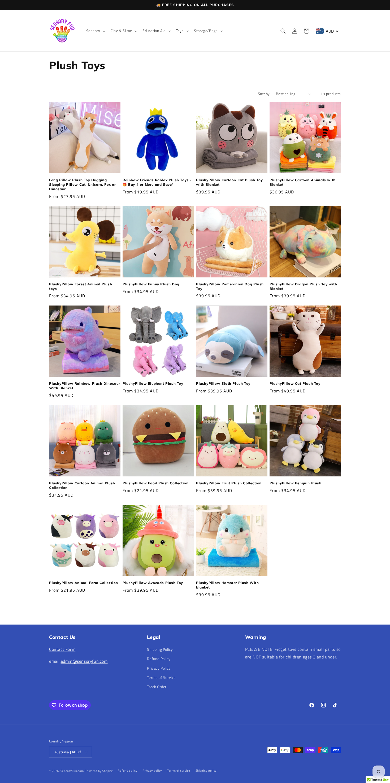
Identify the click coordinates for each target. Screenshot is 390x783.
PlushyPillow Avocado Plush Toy (153, 583)
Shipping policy (206, 770)
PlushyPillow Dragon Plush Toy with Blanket (303, 286)
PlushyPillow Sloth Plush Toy (223, 383)
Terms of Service (161, 677)
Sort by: (264, 93)
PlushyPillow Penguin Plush (296, 483)
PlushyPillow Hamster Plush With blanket (227, 585)
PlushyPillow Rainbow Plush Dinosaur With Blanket (84, 385)
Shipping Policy (160, 649)
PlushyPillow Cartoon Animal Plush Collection (82, 485)
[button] (95, 30)
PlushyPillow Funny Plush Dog (151, 284)
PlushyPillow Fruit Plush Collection (229, 483)
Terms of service (178, 770)
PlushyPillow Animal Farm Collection (83, 583)
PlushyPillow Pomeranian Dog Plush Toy (230, 286)
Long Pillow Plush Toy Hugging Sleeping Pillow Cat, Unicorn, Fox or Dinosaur (82, 184)
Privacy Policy (158, 668)
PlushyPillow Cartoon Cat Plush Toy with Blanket (229, 182)
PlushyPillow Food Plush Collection (155, 483)
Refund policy (127, 770)
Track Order (157, 686)
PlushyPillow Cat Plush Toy (295, 383)
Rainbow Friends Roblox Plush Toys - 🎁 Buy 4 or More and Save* (157, 182)
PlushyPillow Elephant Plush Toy (153, 383)
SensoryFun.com (72, 771)
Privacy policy (152, 770)
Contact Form (62, 649)
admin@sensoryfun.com (84, 661)
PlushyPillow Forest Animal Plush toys (80, 286)
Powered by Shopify (99, 771)
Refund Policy (158, 658)
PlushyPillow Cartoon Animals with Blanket (303, 182)
